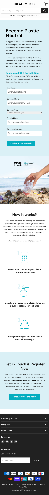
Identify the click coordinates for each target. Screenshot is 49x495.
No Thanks (12, 255)
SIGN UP (13, 251)
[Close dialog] (46, 236)
